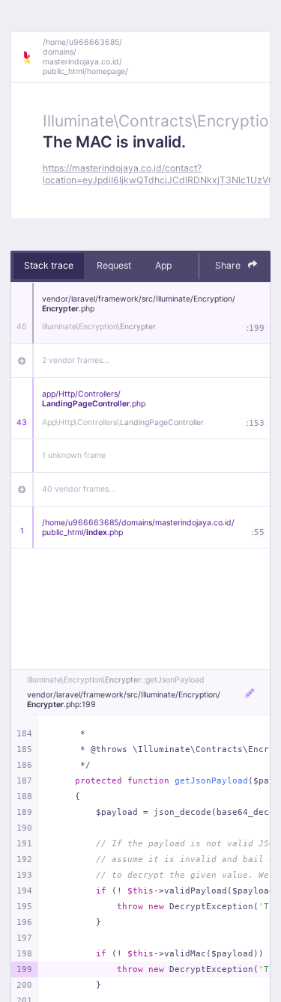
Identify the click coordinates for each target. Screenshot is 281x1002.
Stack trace (48, 265)
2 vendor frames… (75, 360)
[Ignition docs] (32, 57)
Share (229, 265)
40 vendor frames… (78, 489)
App (163, 265)
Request (114, 265)
